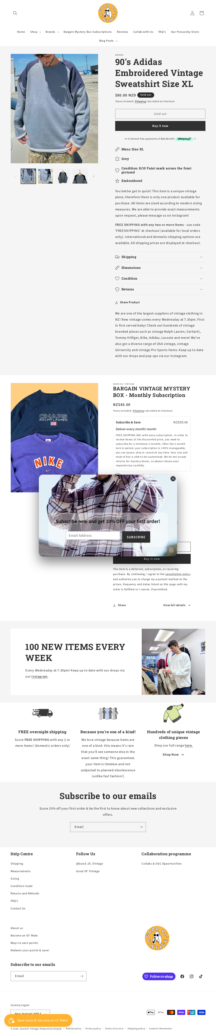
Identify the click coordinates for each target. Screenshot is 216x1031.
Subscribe (136, 537)
